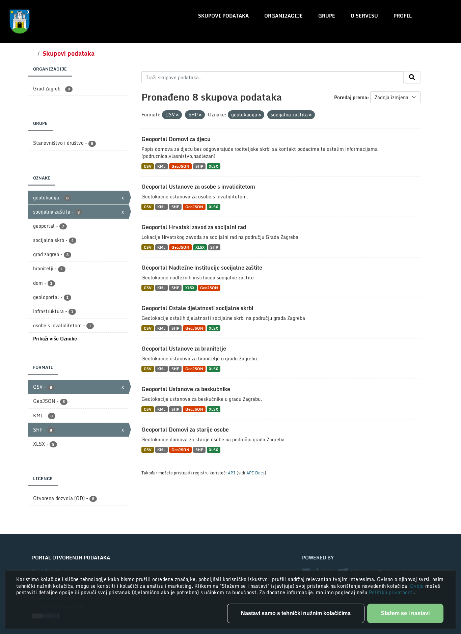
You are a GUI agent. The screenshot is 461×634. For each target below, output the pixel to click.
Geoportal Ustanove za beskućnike (185, 389)
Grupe (326, 16)
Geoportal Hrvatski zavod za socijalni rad (193, 227)
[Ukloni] (177, 115)
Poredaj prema (350, 97)
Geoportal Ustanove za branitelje (183, 348)
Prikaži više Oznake (55, 338)
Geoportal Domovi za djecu (176, 139)
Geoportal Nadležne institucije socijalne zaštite (201, 267)
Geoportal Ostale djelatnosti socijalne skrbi (197, 308)
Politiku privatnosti (391, 592)
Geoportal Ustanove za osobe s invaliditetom (198, 186)
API (232, 472)
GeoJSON (180, 166)
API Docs (255, 472)
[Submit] (412, 77)
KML (161, 166)
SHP (199, 166)
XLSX (213, 166)
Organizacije (283, 16)
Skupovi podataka (223, 16)
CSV (148, 166)
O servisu (364, 16)
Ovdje (417, 586)
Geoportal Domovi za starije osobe (185, 429)
